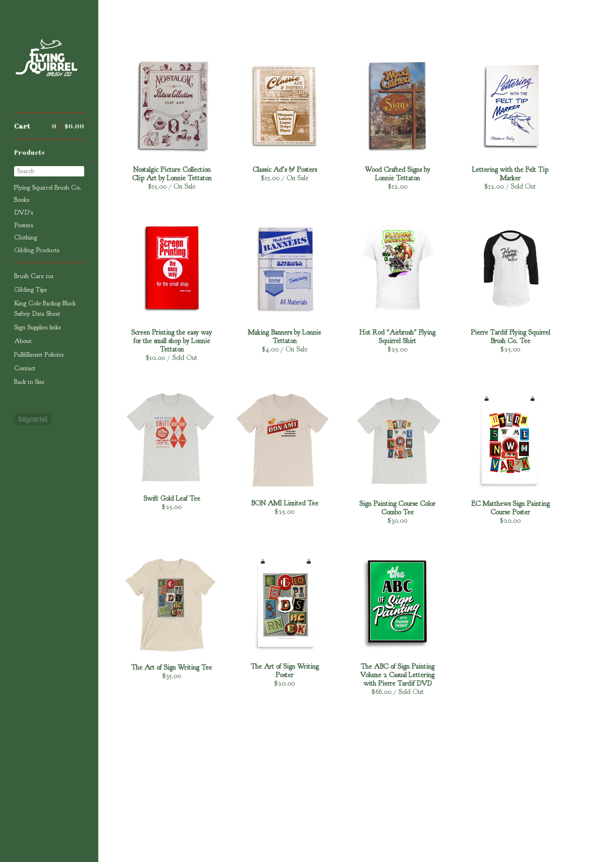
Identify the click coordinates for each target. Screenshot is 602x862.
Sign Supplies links (37, 327)
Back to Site (29, 382)
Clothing (25, 237)
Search (25, 171)
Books (21, 200)
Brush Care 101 (34, 276)
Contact (24, 368)
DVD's (23, 212)
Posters (23, 225)
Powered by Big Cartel (32, 419)
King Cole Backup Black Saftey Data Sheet (45, 308)
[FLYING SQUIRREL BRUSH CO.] (49, 61)
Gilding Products (36, 250)
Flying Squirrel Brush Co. (47, 188)
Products (29, 152)
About (23, 341)
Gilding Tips (30, 290)
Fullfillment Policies (38, 355)
